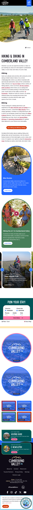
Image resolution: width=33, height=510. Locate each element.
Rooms (7, 313)
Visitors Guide (16, 434)
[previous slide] (2, 270)
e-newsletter (16, 447)
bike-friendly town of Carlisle (19, 107)
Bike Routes (22, 109)
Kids (21, 313)
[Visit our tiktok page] (16, 492)
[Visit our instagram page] (12, 492)
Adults (15, 313)
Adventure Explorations (15, 119)
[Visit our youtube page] (25, 492)
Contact (16, 469)
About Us (9, 469)
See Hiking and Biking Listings (17, 127)
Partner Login (16, 475)
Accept (5, 506)
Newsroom (23, 469)
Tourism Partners (8, 472)
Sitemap (27, 472)
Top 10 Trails (16, 84)
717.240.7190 (18, 479)
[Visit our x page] (20, 492)
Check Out (19, 308)
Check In (7, 308)
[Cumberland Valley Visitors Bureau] (5, 3)
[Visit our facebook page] (7, 492)
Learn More (14, 439)
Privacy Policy (19, 472)
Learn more (8, 503)
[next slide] (31, 270)
